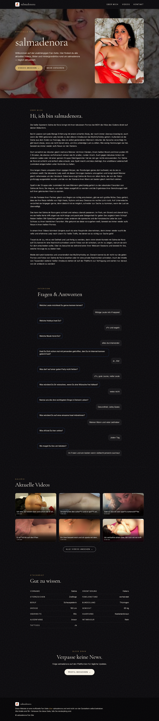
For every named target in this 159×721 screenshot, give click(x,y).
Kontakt (139, 4)
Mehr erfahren (55, 68)
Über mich (112, 4)
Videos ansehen (29, 68)
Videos (126, 4)
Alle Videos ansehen (79, 549)
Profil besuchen (79, 672)
